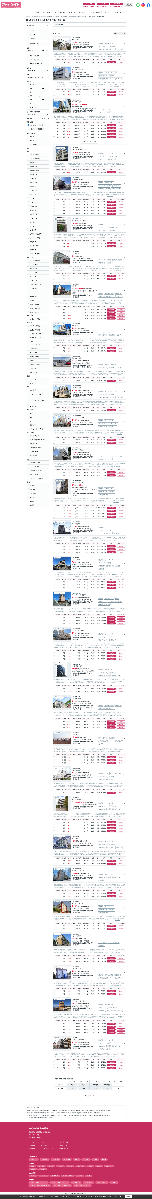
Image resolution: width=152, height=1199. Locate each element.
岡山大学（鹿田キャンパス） (60, 1182)
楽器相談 (33, 162)
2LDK (31, 96)
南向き (32, 501)
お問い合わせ (117, 12)
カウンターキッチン (36, 338)
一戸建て (32, 38)
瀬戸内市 (86, 1159)
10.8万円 (107, 1085)
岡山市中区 (75, 67)
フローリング (34, 264)
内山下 (79, 448)
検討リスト (63, 1145)
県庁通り (91, 47)
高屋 (79, 356)
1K (41, 84)
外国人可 (33, 230)
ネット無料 (55, 1176)
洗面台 (32, 360)
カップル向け (34, 246)
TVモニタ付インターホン (38, 440)
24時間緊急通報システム (38, 448)
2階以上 (32, 489)
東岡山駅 (42, 1169)
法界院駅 (70, 1166)
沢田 (79, 696)
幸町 (79, 323)
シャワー (33, 368)
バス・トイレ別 (35, 345)
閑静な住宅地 (34, 170)
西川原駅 (60, 1166)
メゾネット (33, 272)
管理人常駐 (33, 206)
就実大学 (113, 1182)
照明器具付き (34, 296)
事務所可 (33, 186)
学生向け (33, 242)
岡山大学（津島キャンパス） (39, 1182)
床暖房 (32, 383)
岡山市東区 (67, 1159)
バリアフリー (34, 194)
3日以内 (32, 129)
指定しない (33, 125)
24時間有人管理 (35, 462)
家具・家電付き (35, 308)
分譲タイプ (33, 202)
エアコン (33, 379)
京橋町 (79, 415)
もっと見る (119, 56)
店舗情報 (72, 12)
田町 (79, 100)
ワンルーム (33, 84)
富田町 (79, 480)
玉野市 (104, 1159)
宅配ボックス (34, 444)
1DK (31, 88)
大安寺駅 (33, 1169)
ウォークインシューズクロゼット (37, 401)
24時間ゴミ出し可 (36, 470)
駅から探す (46, 12)
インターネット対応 (36, 429)
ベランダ (33, 276)
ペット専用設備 (35, 159)
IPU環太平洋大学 (102, 1182)
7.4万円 (95, 1085)
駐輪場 (32, 300)
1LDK (42, 88)
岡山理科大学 (76, 1182)
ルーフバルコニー (35, 284)
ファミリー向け (35, 254)
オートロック (34, 436)
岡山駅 (32, 1166)
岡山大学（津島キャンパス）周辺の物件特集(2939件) (42, 1115)
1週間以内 (41, 129)
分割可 (32, 198)
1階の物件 (33, 493)
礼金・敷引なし (34, 60)
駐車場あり (33, 485)
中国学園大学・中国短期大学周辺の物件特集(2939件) (95, 1110)
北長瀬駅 (41, 1166)
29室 (95, 1088)
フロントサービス (36, 466)
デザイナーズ (34, 174)
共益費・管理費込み (36, 64)
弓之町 (79, 593)
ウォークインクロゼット (38, 394)
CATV (32, 421)
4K (30, 104)
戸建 (88, 1176)
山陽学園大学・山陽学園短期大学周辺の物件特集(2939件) (63, 1113)
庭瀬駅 (90, 1166)
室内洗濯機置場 (35, 261)
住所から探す (34, 12)
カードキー (33, 222)
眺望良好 (33, 210)
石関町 (79, 386)
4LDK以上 (33, 107)
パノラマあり (34, 144)
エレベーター (34, 292)
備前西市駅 (109, 1166)
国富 (79, 67)
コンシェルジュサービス (38, 478)
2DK (42, 92)
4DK (42, 104)
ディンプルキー (35, 452)
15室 (106, 1088)
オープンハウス (35, 226)
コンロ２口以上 (35, 326)
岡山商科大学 (88, 1182)
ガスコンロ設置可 (36, 234)
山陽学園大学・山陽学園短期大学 (40, 1185)
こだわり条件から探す (47, 1148)
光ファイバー (34, 425)
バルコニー (33, 280)
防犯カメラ (33, 456)
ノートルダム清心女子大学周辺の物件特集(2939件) (65, 1110)
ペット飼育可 (34, 155)
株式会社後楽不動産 (38, 1128)
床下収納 (33, 390)
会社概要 (32, 1148)
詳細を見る (111, 62)
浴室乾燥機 (33, 352)
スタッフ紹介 (82, 12)
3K (41, 96)
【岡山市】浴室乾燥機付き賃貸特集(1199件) (39, 1117)
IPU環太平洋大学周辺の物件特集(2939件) (38, 1110)
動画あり (32, 140)
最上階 (32, 497)
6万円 (84, 1085)
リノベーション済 (36, 178)
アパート (32, 30)
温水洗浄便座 (34, 356)
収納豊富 (33, 406)
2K (30, 92)
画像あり (32, 136)
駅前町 (79, 869)
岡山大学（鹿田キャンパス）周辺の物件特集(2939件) (73, 1115)
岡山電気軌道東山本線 (79, 47)
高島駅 (99, 1166)
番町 (79, 38)
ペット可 (33, 1176)
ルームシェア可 (35, 238)
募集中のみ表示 (34, 44)
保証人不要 (33, 182)
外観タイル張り (35, 319)
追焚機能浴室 (34, 349)
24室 (83, 1088)
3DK (31, 100)
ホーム (31, 1142)
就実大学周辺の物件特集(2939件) (36, 1113)
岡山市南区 (56, 1159)
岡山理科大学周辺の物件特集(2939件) (99, 1115)
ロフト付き (33, 268)
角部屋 (32, 505)
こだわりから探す (60, 12)
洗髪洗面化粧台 (35, 364)
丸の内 (79, 148)
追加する (121, 62)
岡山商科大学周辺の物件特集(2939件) (90, 1113)
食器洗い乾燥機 (35, 330)
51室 (72, 1088)
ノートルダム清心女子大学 (82, 1185)
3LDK (42, 100)
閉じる (128, 1196)
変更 (47, 25)
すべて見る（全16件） (90, 142)
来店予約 (106, 12)
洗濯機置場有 (34, 312)
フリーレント (34, 218)
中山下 (79, 219)
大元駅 (51, 1166)
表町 (79, 628)
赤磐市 (95, 1159)
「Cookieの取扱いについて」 (105, 1196)
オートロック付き (67, 1176)
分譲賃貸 (79, 1176)
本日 (41, 125)
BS (31, 417)
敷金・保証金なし (35, 56)
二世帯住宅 (33, 214)
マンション (33, 34)
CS (31, 413)
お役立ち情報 (95, 12)
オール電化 (33, 288)
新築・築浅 (43, 1176)
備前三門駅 (80, 1166)
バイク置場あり (35, 304)
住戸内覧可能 (34, 474)
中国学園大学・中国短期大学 (62, 1185)
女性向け (33, 250)
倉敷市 (77, 1159)
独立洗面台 (33, 372)
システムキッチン (36, 334)
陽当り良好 (33, 166)
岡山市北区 (75, 38)
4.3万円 (72, 1085)
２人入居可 (33, 190)
